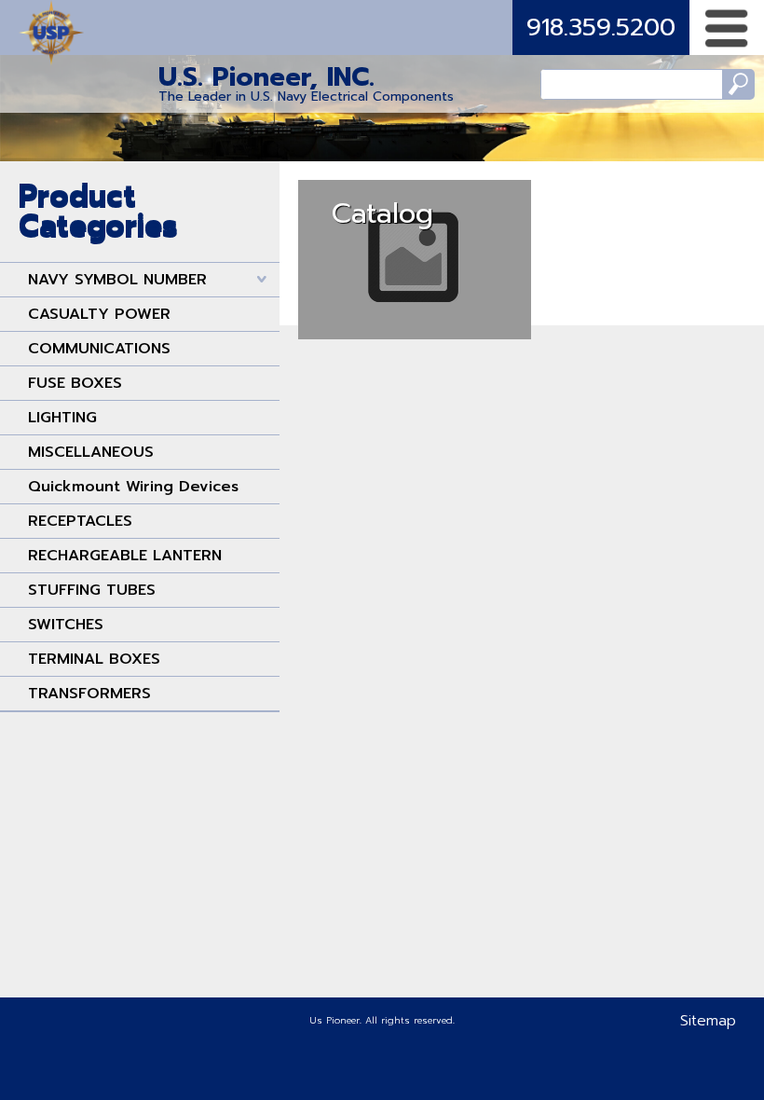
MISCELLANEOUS (91, 452)
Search (738, 84)
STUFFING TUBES (92, 590)
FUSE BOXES (75, 383)
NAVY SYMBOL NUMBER (117, 279)
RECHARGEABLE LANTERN (125, 555)
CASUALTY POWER (99, 314)
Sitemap (708, 1020)
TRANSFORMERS (89, 693)
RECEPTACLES (80, 521)
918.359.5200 (600, 28)
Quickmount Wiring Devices (133, 486)
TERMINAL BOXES (94, 659)
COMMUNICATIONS (99, 348)
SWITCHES (65, 624)
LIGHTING (62, 417)
